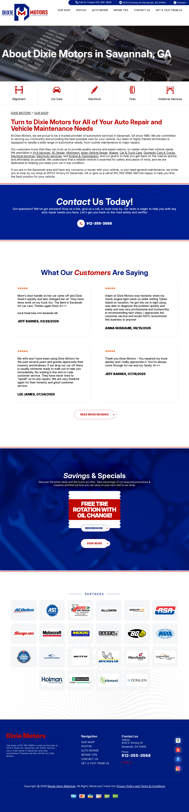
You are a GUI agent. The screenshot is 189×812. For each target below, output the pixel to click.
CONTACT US (142, 10)
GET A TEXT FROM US (169, 10)
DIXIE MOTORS (21, 113)
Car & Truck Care (131, 152)
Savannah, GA (50, 313)
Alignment (72, 152)
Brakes (113, 152)
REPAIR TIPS (121, 10)
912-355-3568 (123, 173)
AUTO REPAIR (100, 10)
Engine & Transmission (83, 156)
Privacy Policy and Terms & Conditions (140, 786)
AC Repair (58, 152)
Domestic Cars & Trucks (159, 152)
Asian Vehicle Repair (94, 152)
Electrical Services (23, 156)
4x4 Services (41, 152)
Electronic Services (49, 156)
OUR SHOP (64, 10)
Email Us (127, 762)
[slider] (22, 288)
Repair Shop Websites (61, 786)
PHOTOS (81, 10)
